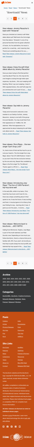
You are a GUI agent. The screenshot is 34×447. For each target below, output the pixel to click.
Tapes (4, 360)
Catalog (5, 321)
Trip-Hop (20, 333)
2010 (11, 285)
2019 (4, 282)
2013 (27, 282)
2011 (8, 285)
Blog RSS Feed (22, 363)
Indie (19, 321)
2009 (15, 285)
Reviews (18, 302)
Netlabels (18, 299)
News (23, 299)
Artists (5, 324)
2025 (8, 278)
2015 (19, 282)
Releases (11, 302)
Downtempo (21, 324)
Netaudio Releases (8, 299)
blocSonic (14, 296)
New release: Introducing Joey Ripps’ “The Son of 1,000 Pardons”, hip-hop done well (16, 185)
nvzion (10, 415)
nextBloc (20, 347)
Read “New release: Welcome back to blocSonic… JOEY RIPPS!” (17, 249)
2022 (20, 278)
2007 (24, 285)
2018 (8, 282)
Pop (4, 333)
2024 (12, 278)
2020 (28, 278)
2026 (4, 278)
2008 (19, 285)
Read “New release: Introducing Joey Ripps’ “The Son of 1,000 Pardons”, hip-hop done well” (16, 210)
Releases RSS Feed (23, 366)
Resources (21, 357)
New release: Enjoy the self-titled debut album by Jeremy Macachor (16, 68)
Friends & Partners (23, 353)
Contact (5, 366)
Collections (6, 357)
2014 (23, 282)
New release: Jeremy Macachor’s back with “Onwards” (16, 29)
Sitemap (20, 360)
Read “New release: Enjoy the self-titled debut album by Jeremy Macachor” (17, 92)
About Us (5, 363)
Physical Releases (8, 327)
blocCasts (6, 347)
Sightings (20, 350)
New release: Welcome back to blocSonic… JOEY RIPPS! (15, 225)
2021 (24, 278)
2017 (11, 282)
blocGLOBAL (7, 296)
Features (5, 350)
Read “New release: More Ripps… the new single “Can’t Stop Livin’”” (16, 169)
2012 (4, 285)
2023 (16, 278)
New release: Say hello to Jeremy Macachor (16, 106)
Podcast (5, 302)
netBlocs (20, 336)
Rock (4, 336)
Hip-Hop (5, 330)
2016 (15, 282)
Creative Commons (24, 296)
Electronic (21, 330)
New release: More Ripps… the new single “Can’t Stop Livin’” (17, 145)
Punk (19, 327)
